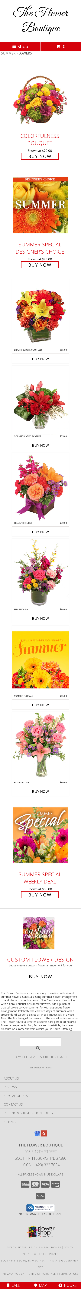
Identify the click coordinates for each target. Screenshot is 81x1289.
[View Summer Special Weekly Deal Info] (40, 835)
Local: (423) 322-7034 (40, 1164)
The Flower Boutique (40, 21)
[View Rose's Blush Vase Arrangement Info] (40, 746)
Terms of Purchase (41, 1273)
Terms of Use (69, 1273)
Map (42, 1285)
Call (15, 1285)
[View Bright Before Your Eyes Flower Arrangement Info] (40, 313)
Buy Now (39, 156)
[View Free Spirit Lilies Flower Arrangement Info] (40, 486)
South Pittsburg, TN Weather (23, 1260)
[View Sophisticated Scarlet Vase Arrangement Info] (40, 400)
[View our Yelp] (44, 1135)
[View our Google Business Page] (37, 1135)
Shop (23, 46)
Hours (69, 1285)
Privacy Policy (13, 1273)
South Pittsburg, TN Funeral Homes (34, 1247)
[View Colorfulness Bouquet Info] (40, 96)
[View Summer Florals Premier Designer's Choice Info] (40, 660)
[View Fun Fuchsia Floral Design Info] (40, 573)
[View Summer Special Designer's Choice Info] (40, 205)
